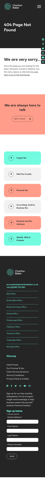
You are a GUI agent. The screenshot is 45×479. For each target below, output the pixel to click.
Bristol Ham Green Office (16, 307)
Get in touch (20, 119)
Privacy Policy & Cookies (17, 379)
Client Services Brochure (17, 372)
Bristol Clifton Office (14, 300)
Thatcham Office (13, 334)
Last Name (13, 436)
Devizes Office (12, 314)
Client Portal (12, 365)
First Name (13, 426)
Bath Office (11, 294)
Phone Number (15, 445)
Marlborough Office (14, 320)
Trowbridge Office (13, 340)
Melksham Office (13, 327)
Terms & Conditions (15, 375)
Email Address (15, 417)
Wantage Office (13, 347)
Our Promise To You (15, 368)
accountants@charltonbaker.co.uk (22, 285)
